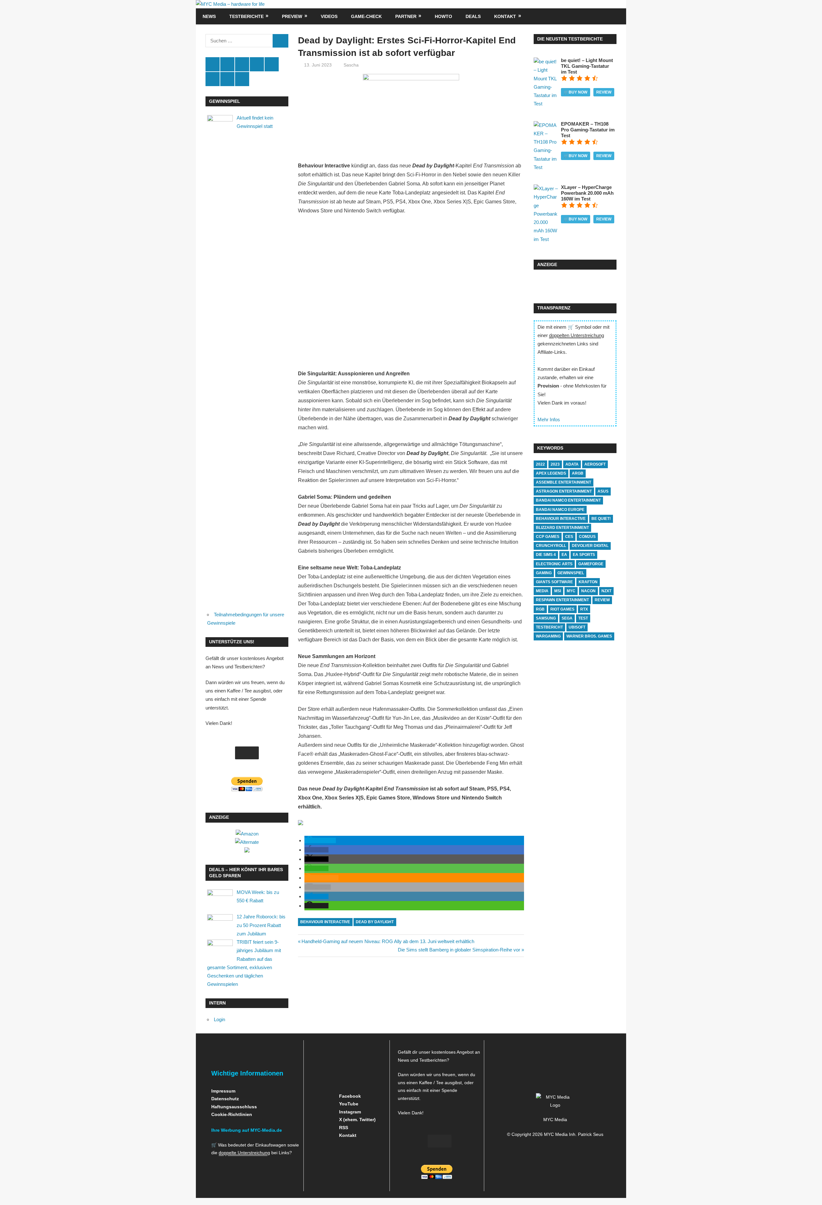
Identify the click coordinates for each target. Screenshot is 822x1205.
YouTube (348, 1103)
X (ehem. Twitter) (357, 1119)
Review (603, 92)
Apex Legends (551, 473)
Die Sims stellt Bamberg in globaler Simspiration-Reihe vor (459, 949)
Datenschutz (225, 1098)
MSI (557, 591)
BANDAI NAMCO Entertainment (568, 500)
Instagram (349, 1111)
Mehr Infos (549, 419)
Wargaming (548, 636)
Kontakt (505, 16)
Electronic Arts (554, 564)
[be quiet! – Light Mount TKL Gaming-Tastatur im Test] (546, 103)
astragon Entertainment (564, 491)
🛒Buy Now (575, 92)
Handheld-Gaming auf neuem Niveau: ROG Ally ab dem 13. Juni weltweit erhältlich (387, 941)
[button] (320, 840)
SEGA (567, 618)
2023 (555, 464)
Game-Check (366, 16)
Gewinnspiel (570, 573)
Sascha (351, 64)
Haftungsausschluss (234, 1106)
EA (564, 554)
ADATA (572, 464)
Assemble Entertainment (563, 482)
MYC (571, 591)
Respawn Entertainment (562, 600)
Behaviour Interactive (325, 922)
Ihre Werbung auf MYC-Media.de (246, 1130)
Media (542, 591)
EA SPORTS (584, 554)
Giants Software (554, 582)
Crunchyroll (551, 545)
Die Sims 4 (546, 554)
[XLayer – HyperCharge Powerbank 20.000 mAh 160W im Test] (546, 239)
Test (583, 618)
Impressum (223, 1090)
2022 (540, 464)
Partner (405, 16)
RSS (343, 1127)
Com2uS (587, 536)
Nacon (588, 591)
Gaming (544, 573)
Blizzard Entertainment (562, 527)
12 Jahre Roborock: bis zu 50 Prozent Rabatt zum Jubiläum (261, 925)
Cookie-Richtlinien (231, 1114)
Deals (473, 16)
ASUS (603, 491)
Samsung (546, 618)
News (209, 16)
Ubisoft (577, 627)
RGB (540, 609)
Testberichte (246, 16)
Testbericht (549, 627)
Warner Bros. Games (589, 636)
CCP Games (547, 536)
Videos (329, 16)
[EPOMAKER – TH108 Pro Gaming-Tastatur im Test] (546, 167)
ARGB (577, 473)
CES (569, 536)
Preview (292, 16)
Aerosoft (595, 464)
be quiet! (601, 518)
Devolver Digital (590, 545)
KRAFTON (588, 582)
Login (219, 1019)
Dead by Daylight (375, 922)
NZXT (606, 591)
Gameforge (590, 564)
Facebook (349, 1096)
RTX (584, 609)
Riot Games (562, 609)
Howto (443, 16)
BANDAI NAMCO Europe (560, 509)
